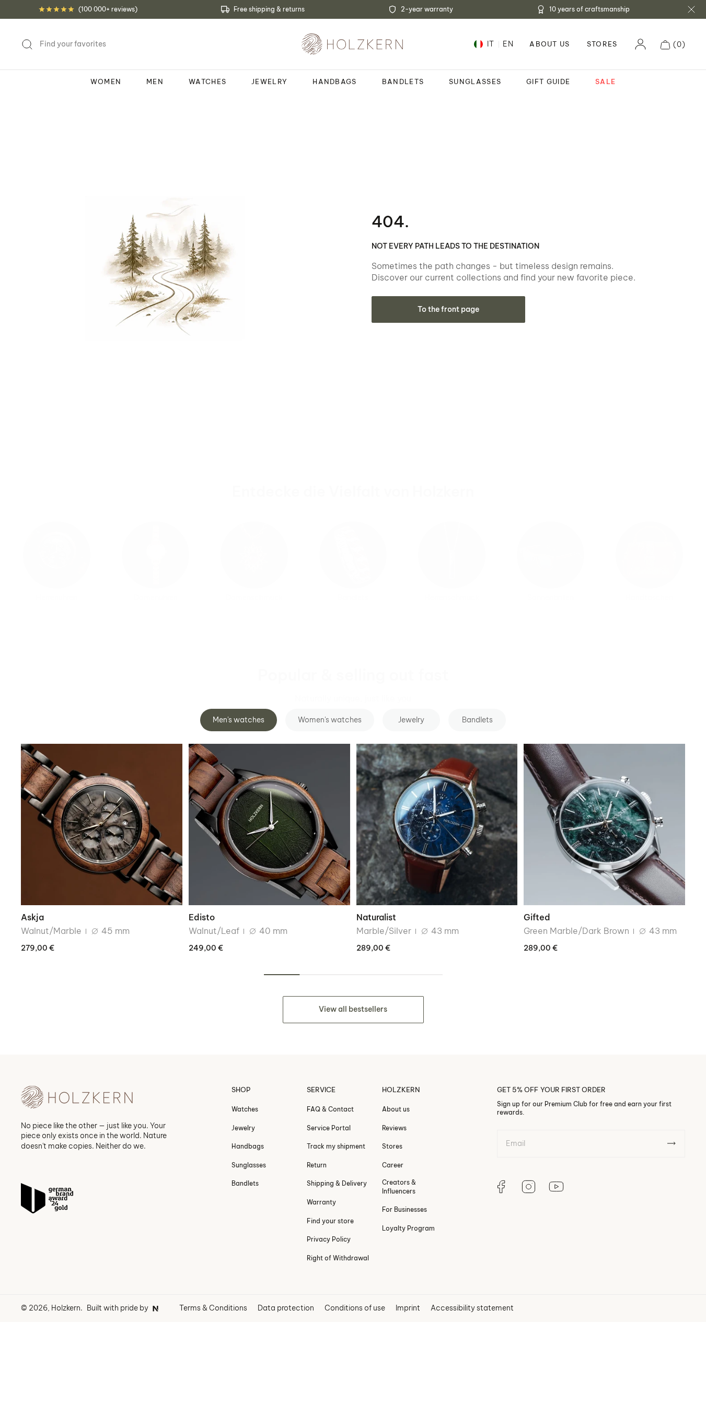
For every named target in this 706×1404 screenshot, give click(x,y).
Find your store (330, 1221)
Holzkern (65, 1308)
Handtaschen (649, 597)
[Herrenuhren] (56, 555)
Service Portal (329, 1128)
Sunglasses (249, 1165)
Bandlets (353, 597)
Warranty (321, 1202)
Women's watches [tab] (330, 719)
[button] (672, 44)
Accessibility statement (472, 1308)
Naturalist (376, 917)
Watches (245, 1109)
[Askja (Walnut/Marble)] (101, 824)
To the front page (448, 309)
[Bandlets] (353, 555)
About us (396, 1109)
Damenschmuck (254, 597)
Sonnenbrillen (550, 597)
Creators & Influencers (399, 1187)
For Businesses (404, 1210)
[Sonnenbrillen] (550, 555)
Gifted (537, 917)
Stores (602, 44)
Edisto (202, 917)
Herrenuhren (56, 597)
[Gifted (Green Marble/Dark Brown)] (604, 824)
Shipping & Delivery (337, 1184)
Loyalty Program (408, 1228)
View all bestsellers (353, 1009)
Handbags (248, 1147)
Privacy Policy (329, 1240)
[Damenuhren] (155, 555)
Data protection (286, 1308)
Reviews (394, 1128)
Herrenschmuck (452, 597)
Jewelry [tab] (411, 719)
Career (392, 1165)
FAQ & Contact (330, 1109)
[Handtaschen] (649, 555)
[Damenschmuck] (254, 555)
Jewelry (243, 1128)
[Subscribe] (671, 1144)
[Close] (691, 9)
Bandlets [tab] (477, 719)
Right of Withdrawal (338, 1258)
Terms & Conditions (213, 1308)
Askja (32, 917)
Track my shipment (336, 1147)
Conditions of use (355, 1308)
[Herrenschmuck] (451, 555)
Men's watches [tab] (238, 719)
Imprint (408, 1308)
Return (317, 1165)
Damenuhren (156, 597)
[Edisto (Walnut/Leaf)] (269, 824)
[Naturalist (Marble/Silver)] (437, 824)
